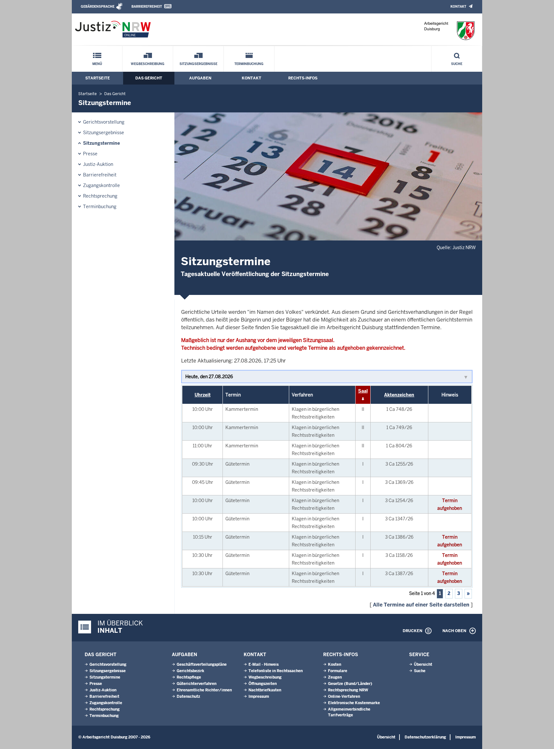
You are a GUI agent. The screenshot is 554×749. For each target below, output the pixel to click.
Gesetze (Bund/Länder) (350, 683)
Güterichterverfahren (196, 683)
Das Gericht (148, 78)
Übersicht (423, 664)
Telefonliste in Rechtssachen (275, 670)
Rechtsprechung (100, 196)
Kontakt (458, 6)
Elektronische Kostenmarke (354, 702)
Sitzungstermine (101, 143)
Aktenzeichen (399, 395)
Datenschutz (188, 696)
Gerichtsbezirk (190, 670)
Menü (97, 64)
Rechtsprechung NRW (348, 690)
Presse (90, 154)
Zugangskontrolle (101, 185)
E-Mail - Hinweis (263, 664)
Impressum (258, 696)
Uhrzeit (203, 395)
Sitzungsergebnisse (198, 64)
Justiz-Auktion (98, 164)
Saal (363, 391)
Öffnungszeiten (262, 683)
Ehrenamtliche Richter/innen (204, 690)
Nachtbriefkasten (264, 690)
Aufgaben (200, 78)
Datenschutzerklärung (425, 737)
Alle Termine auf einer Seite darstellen (421, 604)
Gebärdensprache (97, 6)
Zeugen (335, 677)
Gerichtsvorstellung (103, 122)
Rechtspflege (189, 677)
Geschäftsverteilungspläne (202, 664)
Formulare (337, 670)
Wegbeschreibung (147, 64)
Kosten (334, 664)
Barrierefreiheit (146, 6)
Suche (456, 64)
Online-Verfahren (344, 696)
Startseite (97, 78)
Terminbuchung (249, 64)
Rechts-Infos (302, 78)
